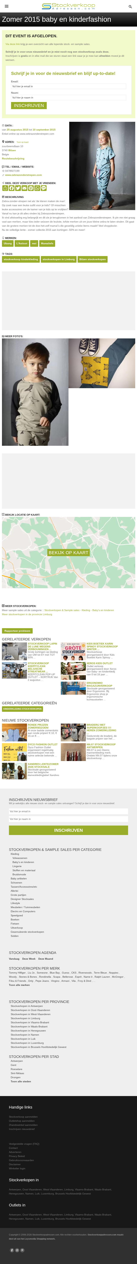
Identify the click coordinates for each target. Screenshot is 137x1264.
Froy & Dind (84, 980)
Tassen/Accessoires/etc (24, 886)
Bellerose (67, 976)
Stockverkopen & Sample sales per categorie (55, 850)
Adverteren (15, 1152)
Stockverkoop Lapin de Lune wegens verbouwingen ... (42, 646)
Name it (88, 976)
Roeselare (16, 1069)
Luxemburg (47, 1193)
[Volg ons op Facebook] (12, 1250)
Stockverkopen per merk (34, 968)
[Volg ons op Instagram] (17, 1250)
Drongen (16, 1077)
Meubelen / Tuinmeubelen (25, 907)
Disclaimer (15, 1164)
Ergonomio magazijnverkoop (99, 684)
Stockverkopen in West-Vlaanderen (30, 1014)
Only (30, 980)
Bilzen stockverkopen (92, 259)
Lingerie (17, 866)
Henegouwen (16, 1193)
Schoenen (16, 882)
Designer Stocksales (22, 899)
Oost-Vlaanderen (32, 1189)
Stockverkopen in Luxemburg (27, 1042)
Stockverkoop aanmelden (23, 1116)
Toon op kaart (23, 142)
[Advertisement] (68, 301)
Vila (74, 980)
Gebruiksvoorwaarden (21, 1160)
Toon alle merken (19, 985)
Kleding (15, 853)
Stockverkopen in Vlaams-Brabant (30, 1022)
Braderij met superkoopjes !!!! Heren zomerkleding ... (101, 728)
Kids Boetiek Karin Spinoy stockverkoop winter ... (102, 646)
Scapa (56, 976)
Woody (13, 976)
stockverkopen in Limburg (59, 259)
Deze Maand (45, 958)
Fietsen (15, 923)
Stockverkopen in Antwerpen (27, 1006)
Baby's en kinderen (23, 862)
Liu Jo (31, 972)
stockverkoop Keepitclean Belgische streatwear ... (38, 667)
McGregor (117, 976)
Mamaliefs (47, 243)
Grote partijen (18, 894)
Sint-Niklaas (17, 1073)
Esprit (78, 976)
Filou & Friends (17, 980)
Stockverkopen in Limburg (25, 1018)
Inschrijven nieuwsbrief (22, 1129)
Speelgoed (17, 915)
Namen (29, 1193)
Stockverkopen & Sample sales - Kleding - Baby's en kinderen (79, 610)
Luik (37, 1193)
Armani (65, 980)
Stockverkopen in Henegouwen (28, 1030)
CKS (73, 972)
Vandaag (14, 958)
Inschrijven (68, 830)
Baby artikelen (19, 878)
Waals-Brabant (103, 1189)
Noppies (113, 972)
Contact (13, 1147)
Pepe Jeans (42, 980)
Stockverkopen (39, 1002)
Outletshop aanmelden (22, 1120)
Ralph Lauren (102, 976)
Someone (42, 972)
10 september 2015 (44, 129)
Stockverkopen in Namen (25, 1034)
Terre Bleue (100, 972)
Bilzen (12, 150)
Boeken (15, 919)
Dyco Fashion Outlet (43, 744)
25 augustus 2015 (17, 129)
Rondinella (45, 976)
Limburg (68, 1189)
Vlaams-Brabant (84, 1189)
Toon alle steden (21, 1081)
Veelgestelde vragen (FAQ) (24, 1143)
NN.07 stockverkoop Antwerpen (101, 746)
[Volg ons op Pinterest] (22, 1250)
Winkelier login (17, 1168)
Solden (15, 935)
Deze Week (28, 958)
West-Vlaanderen (53, 1189)
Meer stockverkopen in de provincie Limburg (27, 614)
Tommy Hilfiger (17, 972)
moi (34, 243)
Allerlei (14, 890)
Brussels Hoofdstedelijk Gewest (73, 1193)
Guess (65, 972)
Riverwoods (85, 972)
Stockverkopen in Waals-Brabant (29, 1026)
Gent (13, 1065)
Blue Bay (55, 972)
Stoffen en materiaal (23, 870)
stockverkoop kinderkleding (21, 259)
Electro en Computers (23, 911)
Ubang (8, 243)
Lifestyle (15, 903)
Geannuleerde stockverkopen (27, 931)
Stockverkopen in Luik (23, 1038)
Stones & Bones (28, 976)
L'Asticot (21, 243)
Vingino (55, 980)
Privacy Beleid (17, 1156)
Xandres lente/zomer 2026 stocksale (43, 765)
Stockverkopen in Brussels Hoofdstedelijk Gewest (38, 1047)
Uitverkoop (17, 927)
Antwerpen (17, 1060)
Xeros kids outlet (100, 663)
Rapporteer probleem (17, 630)
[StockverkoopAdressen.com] (68, 6)
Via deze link (13, 44)
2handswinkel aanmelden (23, 1124)
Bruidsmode (19, 874)
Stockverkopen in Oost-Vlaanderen (30, 1010)
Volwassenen (19, 858)
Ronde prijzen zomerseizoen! (38, 726)
